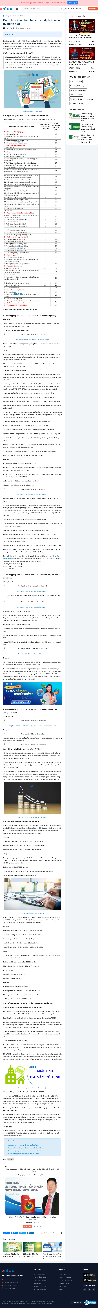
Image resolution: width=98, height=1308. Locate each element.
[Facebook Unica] (89, 1289)
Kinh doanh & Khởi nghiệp (78, 90)
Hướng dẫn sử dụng (40, 1277)
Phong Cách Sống (76, 81)
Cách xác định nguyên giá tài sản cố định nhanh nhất (24, 1151)
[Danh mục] (17, 9)
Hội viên (78, 8)
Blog (7, 16)
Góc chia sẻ (37, 1283)
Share (15, 1233)
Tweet (23, 1233)
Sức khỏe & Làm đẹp (76, 103)
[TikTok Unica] (93, 1289)
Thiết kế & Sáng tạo (76, 94)
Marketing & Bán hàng (77, 86)
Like (7, 1233)
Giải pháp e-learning (65, 1277)
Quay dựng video (64, 1283)
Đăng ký (28, 1226)
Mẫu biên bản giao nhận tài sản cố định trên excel (23, 1153)
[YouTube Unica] (84, 1289)
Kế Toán (10, 1159)
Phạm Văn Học (10, 28)
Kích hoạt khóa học (40, 1280)
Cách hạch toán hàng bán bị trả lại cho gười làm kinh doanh (26, 1148)
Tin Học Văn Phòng (18, 16)
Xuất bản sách (63, 1286)
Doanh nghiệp (69, 8)
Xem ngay (73, 3)
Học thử (38, 1226)
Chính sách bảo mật (40, 1289)
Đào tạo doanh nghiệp (65, 1280)
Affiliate (61, 1289)
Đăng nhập (92, 8)
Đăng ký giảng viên (64, 1274)
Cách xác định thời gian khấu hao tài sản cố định (23, 1145)
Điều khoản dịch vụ (40, 1286)
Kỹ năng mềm (89, 99)
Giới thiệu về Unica (39, 1274)
